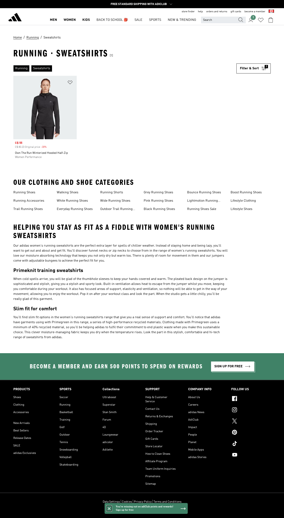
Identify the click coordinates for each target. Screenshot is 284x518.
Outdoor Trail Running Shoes (116, 209)
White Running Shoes (72, 200)
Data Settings (111, 501)
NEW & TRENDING (182, 20)
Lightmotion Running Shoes (202, 201)
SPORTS (155, 20)
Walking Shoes (67, 192)
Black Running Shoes (159, 209)
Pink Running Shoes (158, 200)
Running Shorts (111, 192)
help (200, 11)
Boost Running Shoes (246, 192)
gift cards (236, 11)
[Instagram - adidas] (251, 410)
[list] (124, 68)
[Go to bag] (271, 20)
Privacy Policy (143, 501)
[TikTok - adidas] (251, 444)
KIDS (86, 20)
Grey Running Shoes (158, 192)
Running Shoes (24, 192)
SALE (138, 20)
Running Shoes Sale (201, 209)
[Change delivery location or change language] (271, 11)
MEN (53, 20)
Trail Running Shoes (28, 209)
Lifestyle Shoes (241, 209)
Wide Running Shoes (115, 200)
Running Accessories (28, 200)
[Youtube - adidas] (251, 455)
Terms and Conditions (167, 501)
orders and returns (216, 11)
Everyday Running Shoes (75, 209)
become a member (254, 11)
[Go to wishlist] (261, 20)
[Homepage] (15, 18)
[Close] (109, 508)
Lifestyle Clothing (243, 200)
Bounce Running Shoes (204, 192)
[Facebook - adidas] (251, 399)
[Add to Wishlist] (70, 83)
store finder (188, 11)
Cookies (127, 501)
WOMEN (70, 20)
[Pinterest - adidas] (251, 432)
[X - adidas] (251, 421)
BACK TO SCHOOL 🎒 (112, 20)
